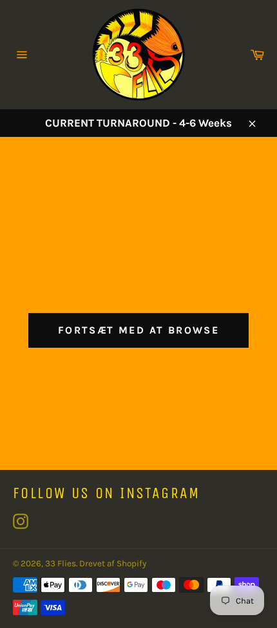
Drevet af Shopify (112, 563)
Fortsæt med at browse (138, 330)
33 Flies (60, 563)
